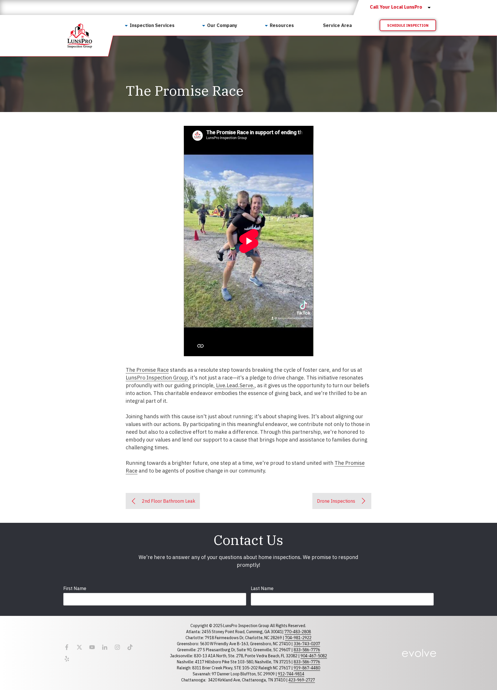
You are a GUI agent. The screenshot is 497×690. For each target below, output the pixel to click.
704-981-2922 (298, 637)
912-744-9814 (291, 673)
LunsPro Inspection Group (157, 377)
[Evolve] (419, 653)
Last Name (262, 588)
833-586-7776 (307, 649)
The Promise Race (147, 370)
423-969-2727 (301, 680)
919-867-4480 (307, 667)
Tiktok (130, 647)
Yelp (66, 658)
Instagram (117, 647)
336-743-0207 (307, 643)
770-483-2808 (297, 631)
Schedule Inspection (408, 25)
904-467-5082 (314, 655)
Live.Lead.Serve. (235, 385)
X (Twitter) (79, 647)
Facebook (66, 647)
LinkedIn (104, 647)
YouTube (92, 647)
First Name (74, 588)
